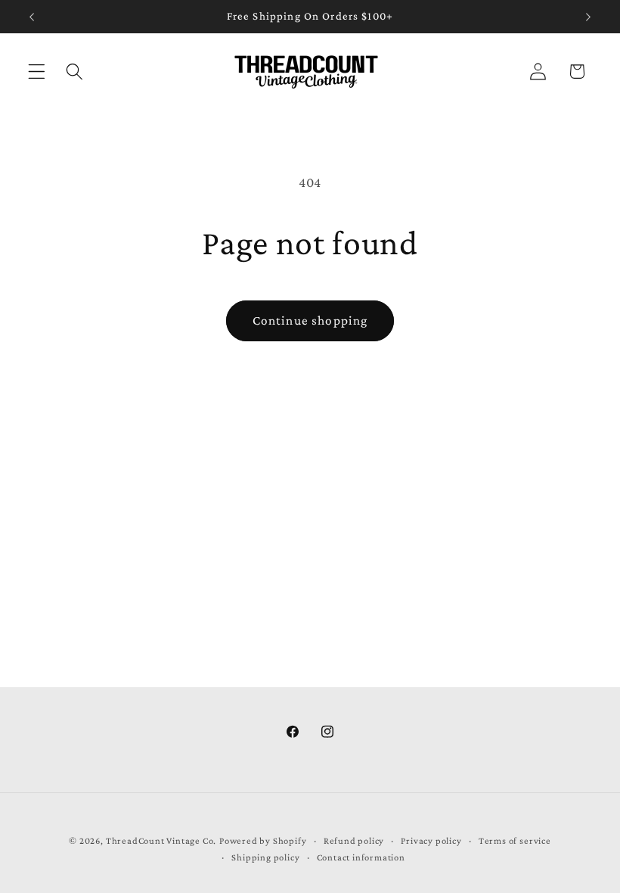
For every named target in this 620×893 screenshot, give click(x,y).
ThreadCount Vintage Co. (161, 840)
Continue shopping (310, 320)
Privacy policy (431, 840)
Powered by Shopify (263, 840)
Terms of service (515, 840)
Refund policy (354, 840)
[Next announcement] (588, 16)
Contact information (361, 857)
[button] (36, 71)
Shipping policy (265, 857)
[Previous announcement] (31, 16)
